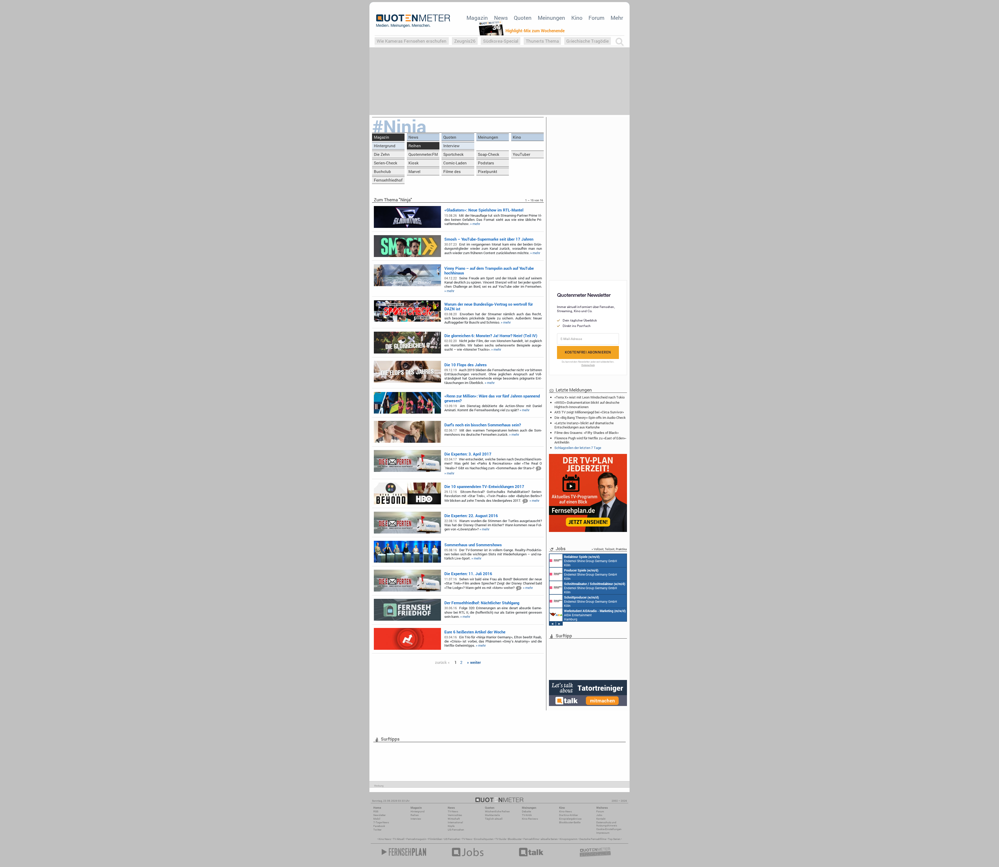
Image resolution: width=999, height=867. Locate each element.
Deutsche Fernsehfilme (592, 839)
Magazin (477, 17)
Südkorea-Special (500, 41)
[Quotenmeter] (413, 20)
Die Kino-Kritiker (568, 815)
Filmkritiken (435, 839)
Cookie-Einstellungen (609, 829)
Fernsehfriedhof (388, 180)
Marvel (414, 171)
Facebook (379, 826)
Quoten (522, 17)
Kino (576, 17)
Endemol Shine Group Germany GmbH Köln (590, 561)
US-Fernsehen (456, 829)
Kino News (385, 839)
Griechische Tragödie (587, 41)
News (501, 17)
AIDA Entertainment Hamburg (595, 615)
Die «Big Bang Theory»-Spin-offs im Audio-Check (590, 417)
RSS (375, 811)
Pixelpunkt (487, 171)
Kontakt (600, 818)
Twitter (377, 829)
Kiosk (413, 162)
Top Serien (614, 839)
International (455, 822)
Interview (451, 145)
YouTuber (521, 154)
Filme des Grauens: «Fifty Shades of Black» (586, 432)
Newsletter (379, 815)
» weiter (474, 662)
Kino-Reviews (530, 818)
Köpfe (451, 826)
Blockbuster (515, 839)
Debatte (526, 811)
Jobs (599, 815)
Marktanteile (492, 815)
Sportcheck (453, 154)
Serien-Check (385, 162)
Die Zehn (382, 154)
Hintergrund (384, 145)
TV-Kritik (527, 815)
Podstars (486, 162)
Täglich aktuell (494, 818)
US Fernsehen (452, 839)
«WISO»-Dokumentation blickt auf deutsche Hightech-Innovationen (586, 404)
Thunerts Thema (542, 41)
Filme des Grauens (452, 172)
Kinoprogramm (569, 839)
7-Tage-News (381, 822)
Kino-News (565, 811)
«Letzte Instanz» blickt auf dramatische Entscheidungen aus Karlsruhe (584, 425)
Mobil (376, 818)
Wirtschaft (454, 818)
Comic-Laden (455, 162)
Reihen (414, 145)
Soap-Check (488, 154)
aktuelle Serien (549, 839)
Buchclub (382, 171)
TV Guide (500, 839)
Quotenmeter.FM (423, 154)
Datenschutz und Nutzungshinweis (606, 824)
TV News (467, 839)
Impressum (603, 832)
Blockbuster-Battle (569, 822)
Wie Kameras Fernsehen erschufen (411, 41)
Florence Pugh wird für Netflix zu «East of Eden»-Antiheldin (590, 440)
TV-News (453, 811)
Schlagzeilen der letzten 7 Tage (577, 447)
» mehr (475, 223)
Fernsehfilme (531, 839)
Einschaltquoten (484, 839)
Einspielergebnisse (570, 818)
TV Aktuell (399, 839)
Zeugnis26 (465, 41)
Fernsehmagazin (416, 839)
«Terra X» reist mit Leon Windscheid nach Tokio (589, 397)
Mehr (617, 17)
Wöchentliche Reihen (497, 811)
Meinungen (551, 17)
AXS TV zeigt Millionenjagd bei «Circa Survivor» (589, 412)
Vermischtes (455, 815)
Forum (596, 17)
